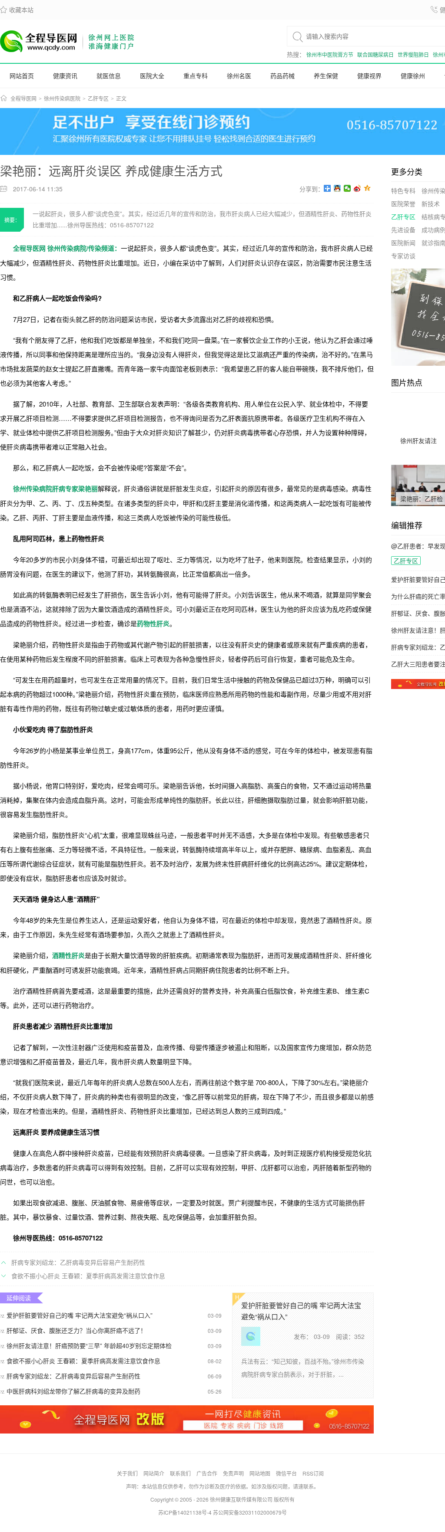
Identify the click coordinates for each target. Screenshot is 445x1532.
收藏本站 (16, 9)
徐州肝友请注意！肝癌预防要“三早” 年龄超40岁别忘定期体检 (86, 1345)
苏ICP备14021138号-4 (185, 1512)
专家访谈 (403, 255)
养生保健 (326, 75)
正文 (121, 99)
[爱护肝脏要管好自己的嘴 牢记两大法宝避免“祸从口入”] (250, 1343)
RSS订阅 (313, 1473)
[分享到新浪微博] (357, 188)
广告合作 (206, 1473)
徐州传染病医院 (62, 99)
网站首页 (22, 75)
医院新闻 (403, 242)
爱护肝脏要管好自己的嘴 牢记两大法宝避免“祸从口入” (76, 1315)
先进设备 (403, 229)
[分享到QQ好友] (337, 188)
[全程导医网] (67, 41)
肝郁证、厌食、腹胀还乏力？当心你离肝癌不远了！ (73, 1330)
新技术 (431, 203)
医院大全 (152, 75)
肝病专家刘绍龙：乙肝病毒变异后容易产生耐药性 (78, 1262)
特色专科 (403, 190)
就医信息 (108, 75)
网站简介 (153, 1473)
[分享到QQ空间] (367, 188)
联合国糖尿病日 (375, 54)
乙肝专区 (98, 99)
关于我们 (127, 1473)
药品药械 (282, 75)
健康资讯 (65, 75)
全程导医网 (23, 99)
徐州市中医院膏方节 (329, 54)
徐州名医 (239, 75)
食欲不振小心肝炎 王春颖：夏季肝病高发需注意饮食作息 (88, 1275)
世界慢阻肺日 (413, 54)
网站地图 (259, 1473)
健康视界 (369, 75)
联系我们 (180, 1473)
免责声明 (233, 1473)
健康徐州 (413, 75)
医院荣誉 (403, 203)
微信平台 (286, 1473)
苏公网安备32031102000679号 (250, 1512)
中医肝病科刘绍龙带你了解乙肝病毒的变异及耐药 (70, 1391)
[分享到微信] (347, 188)
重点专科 (195, 75)
